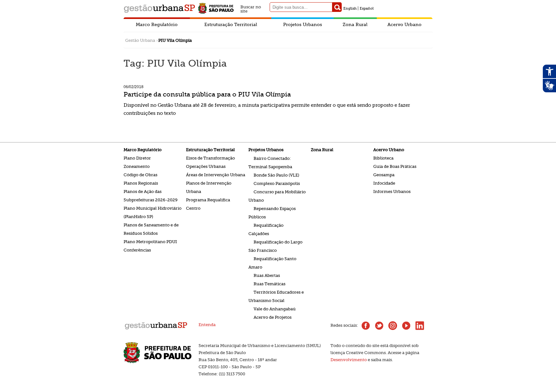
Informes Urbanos (392, 191)
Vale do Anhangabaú (275, 308)
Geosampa (383, 174)
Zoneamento (137, 166)
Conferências (137, 250)
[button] (337, 7)
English (350, 8)
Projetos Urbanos (302, 24)
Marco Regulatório (157, 24)
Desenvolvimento (348, 359)
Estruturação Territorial (230, 24)
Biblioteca (383, 158)
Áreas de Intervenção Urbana (215, 174)
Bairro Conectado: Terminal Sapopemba (270, 162)
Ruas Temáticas (269, 283)
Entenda (207, 324)
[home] (156, 328)
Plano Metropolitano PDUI (150, 241)
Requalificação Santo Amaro (272, 262)
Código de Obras (140, 174)
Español (367, 8)
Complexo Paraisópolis (277, 183)
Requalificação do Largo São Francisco (275, 245)
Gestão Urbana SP (159, 8)
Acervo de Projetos (273, 317)
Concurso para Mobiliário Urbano (277, 195)
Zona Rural (355, 24)
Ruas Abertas (267, 275)
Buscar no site (250, 8)
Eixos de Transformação (210, 158)
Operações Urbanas (206, 166)
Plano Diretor (137, 158)
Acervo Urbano (404, 24)
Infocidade (384, 183)
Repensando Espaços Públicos (272, 212)
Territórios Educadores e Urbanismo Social (276, 296)
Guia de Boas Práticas (394, 166)
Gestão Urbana (140, 40)
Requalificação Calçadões (265, 229)
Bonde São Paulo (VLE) (276, 174)
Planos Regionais (141, 183)
